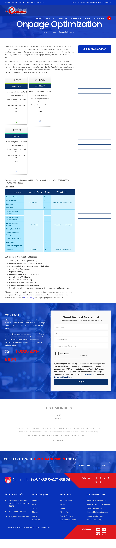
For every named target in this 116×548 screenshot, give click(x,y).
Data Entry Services (94, 508)
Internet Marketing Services (97, 512)
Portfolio (76, 18)
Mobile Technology (94, 520)
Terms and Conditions (63, 377)
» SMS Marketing (86, 211)
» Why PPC (84, 231)
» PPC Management (87, 147)
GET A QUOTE (80, 382)
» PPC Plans (84, 152)
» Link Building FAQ (87, 101)
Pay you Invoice (66, 500)
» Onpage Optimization (88, 142)
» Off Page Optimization (89, 132)
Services (63, 18)
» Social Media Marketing (89, 216)
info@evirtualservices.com (101, 2)
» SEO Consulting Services (90, 185)
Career (62, 508)
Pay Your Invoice (18, 2)
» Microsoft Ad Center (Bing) (90, 127)
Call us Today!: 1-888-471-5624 (92, 465)
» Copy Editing (85, 76)
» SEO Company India (88, 180)
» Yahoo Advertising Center (90, 236)
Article (34, 516)
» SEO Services (85, 196)
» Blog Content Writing (88, 71)
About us (35, 500)
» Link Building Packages (89, 106)
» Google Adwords (87, 91)
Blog (87, 18)
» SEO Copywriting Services (90, 190)
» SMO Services (86, 206)
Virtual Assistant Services (96, 500)
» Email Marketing (86, 86)
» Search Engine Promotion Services (93, 167)
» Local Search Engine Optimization (93, 121)
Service (53, 32)
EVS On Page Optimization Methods (21, 257)
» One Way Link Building (89, 137)
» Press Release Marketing (90, 157)
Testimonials (30, 2)
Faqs (34, 504)
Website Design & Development (99, 504)
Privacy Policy (90, 374)
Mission (35, 512)
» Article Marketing (87, 65)
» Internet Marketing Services (91, 96)
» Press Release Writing (89, 162)
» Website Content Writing (89, 221)
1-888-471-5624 (83, 2)
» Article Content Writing (89, 60)
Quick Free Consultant (68, 520)
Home (38, 18)
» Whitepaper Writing (88, 226)
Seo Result (9, 187)
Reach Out (40, 2)
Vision (34, 508)
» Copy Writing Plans (87, 81)
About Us (50, 18)
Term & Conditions (66, 516)
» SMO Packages (86, 201)
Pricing (7, 2)
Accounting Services (95, 516)
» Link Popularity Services (89, 116)
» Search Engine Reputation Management (90, 173)
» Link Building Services (89, 111)
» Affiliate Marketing (87, 55)
